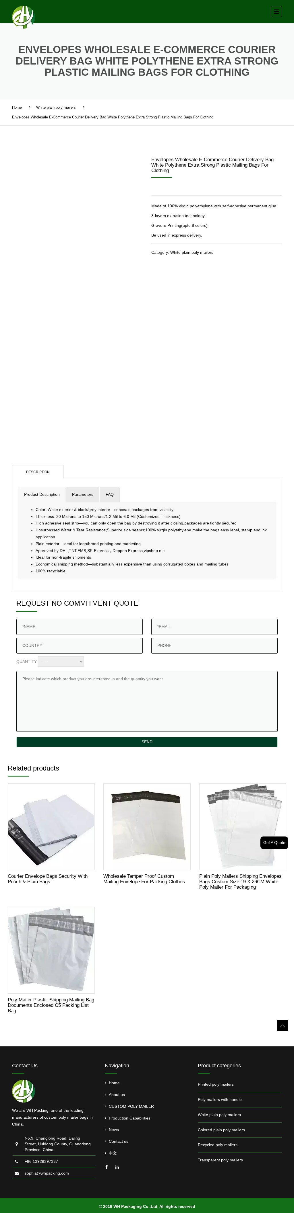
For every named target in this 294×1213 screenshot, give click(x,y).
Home (17, 107)
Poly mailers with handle (220, 1099)
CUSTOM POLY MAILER (131, 1106)
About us (117, 1094)
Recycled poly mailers (217, 1144)
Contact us (118, 1141)
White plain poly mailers (56, 107)
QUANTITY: (27, 661)
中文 (113, 1153)
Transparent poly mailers (220, 1160)
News (114, 1129)
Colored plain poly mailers (221, 1130)
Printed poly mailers (216, 1084)
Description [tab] (38, 472)
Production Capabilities (129, 1118)
